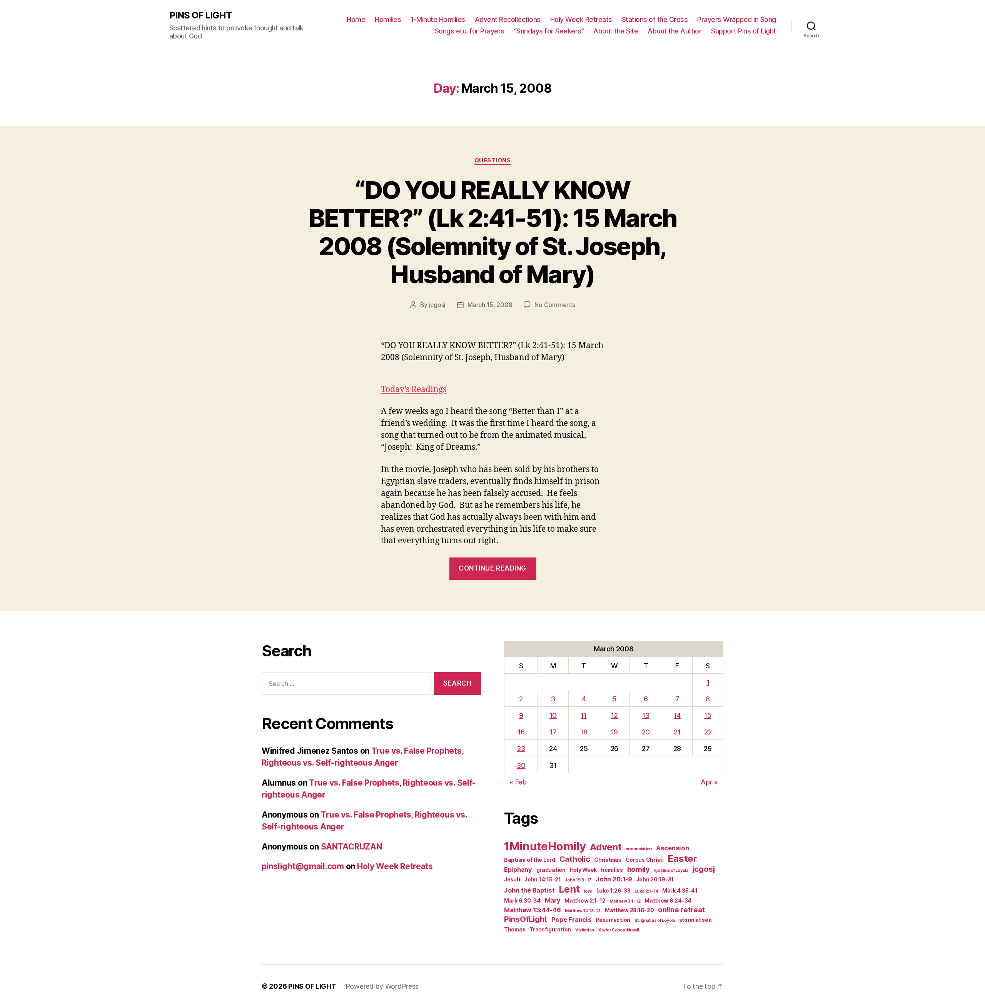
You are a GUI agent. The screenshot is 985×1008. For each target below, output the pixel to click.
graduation (551, 870)
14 (677, 715)
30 (521, 765)
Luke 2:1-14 (646, 891)
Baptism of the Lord (529, 860)
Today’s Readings (413, 389)
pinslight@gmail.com (303, 866)
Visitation (584, 930)
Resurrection (613, 920)
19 (614, 732)
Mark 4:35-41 (680, 891)
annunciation (639, 848)
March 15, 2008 (489, 305)
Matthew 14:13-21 (583, 910)
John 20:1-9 (614, 879)
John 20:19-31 (655, 879)
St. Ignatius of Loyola (654, 920)
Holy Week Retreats (581, 19)
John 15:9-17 (578, 880)
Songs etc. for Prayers (469, 31)
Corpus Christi (645, 860)
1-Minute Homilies (438, 19)
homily (638, 869)
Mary (553, 900)
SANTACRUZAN (351, 846)
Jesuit (512, 879)
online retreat (681, 909)
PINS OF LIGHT (200, 15)
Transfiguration (550, 929)
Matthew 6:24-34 (667, 901)
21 (677, 732)
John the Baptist (529, 890)
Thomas (514, 929)
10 (553, 715)
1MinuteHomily (545, 846)
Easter (682, 858)
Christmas (607, 860)
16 (521, 732)
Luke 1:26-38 (613, 891)
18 (583, 732)
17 (552, 732)
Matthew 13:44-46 (532, 910)
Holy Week (583, 870)
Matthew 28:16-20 (629, 910)
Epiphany (518, 869)
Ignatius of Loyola (671, 870)
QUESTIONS (492, 160)
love (588, 891)
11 (583, 715)
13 (645, 715)
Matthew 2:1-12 (584, 901)
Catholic (574, 859)
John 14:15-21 (542, 879)
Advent (605, 847)
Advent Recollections (508, 19)
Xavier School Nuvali (618, 930)
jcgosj (437, 305)
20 (646, 732)
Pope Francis (571, 919)
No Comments (554, 305)
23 (521, 748)
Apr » (709, 782)
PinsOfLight (525, 919)
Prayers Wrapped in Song (736, 19)
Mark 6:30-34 (522, 901)
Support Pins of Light (743, 31)
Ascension (672, 848)
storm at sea (695, 920)
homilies (612, 870)
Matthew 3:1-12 (624, 901)
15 (707, 715)
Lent (569, 889)
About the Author (674, 31)
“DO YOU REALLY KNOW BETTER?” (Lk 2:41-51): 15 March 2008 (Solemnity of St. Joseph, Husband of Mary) (493, 232)
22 (707, 732)
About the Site (615, 31)
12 (614, 715)
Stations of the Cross (655, 19)
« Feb (518, 782)
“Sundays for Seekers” (549, 31)
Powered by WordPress (382, 986)
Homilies (388, 19)
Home (356, 19)
